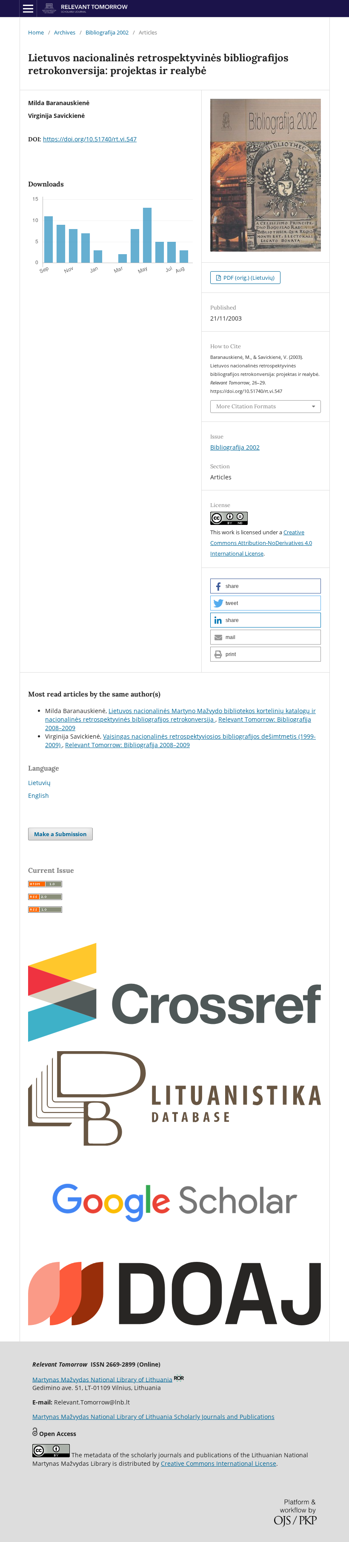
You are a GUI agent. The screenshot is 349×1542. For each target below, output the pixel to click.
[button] (265, 586)
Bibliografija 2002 (107, 32)
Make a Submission (60, 834)
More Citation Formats (246, 406)
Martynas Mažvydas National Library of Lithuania (102, 1379)
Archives (64, 32)
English (38, 795)
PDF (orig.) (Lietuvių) (248, 277)
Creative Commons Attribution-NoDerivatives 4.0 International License (261, 542)
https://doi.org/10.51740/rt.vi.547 (90, 139)
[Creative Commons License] (51, 1455)
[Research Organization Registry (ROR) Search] (179, 1379)
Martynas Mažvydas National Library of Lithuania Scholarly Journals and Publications (153, 1417)
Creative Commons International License (218, 1463)
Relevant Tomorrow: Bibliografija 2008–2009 (127, 745)
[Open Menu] (28, 8)
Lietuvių (39, 783)
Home (36, 32)
